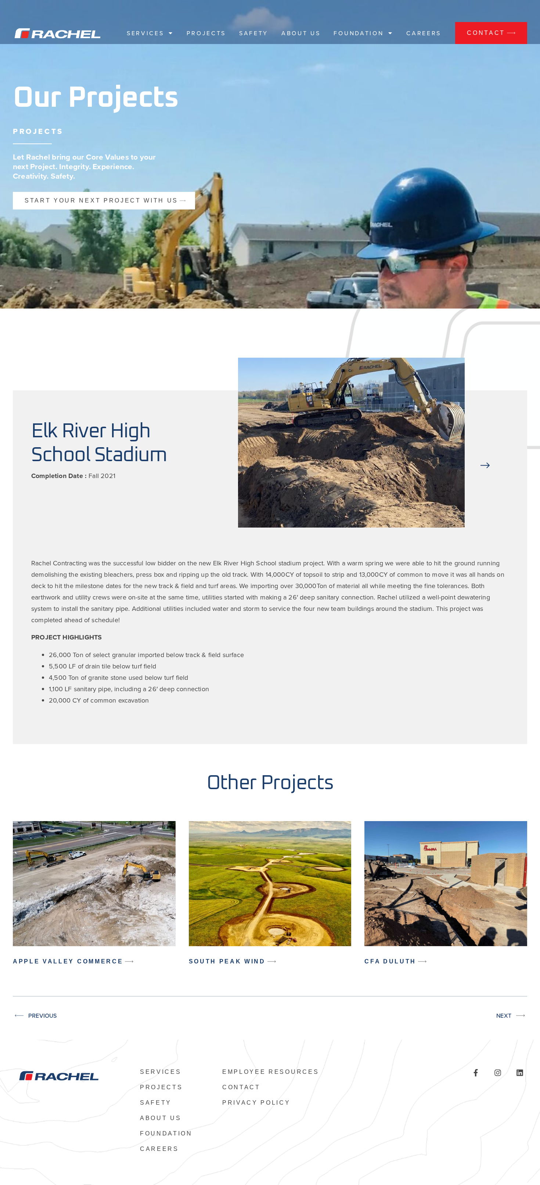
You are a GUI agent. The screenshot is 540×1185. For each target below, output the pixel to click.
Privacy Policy (256, 1103)
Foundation (359, 33)
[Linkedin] (519, 1072)
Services (145, 33)
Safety (253, 33)
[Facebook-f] (475, 1072)
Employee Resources (270, 1072)
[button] (485, 444)
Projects (206, 33)
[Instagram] (497, 1072)
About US (300, 33)
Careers (423, 33)
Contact (241, 1087)
